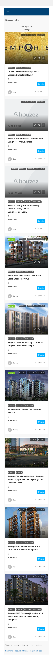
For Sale (19, 68)
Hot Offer (27, 68)
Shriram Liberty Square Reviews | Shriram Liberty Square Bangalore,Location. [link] (23, 209)
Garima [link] (15, 296)
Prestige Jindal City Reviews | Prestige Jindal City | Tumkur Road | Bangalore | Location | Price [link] (26, 479)
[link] (26, 48)
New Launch (37, 201)
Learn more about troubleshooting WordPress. (23, 651)
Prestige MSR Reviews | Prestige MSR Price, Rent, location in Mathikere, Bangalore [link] (25, 616)
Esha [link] (15, 92)
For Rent (11, 68)
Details (41, 84)
